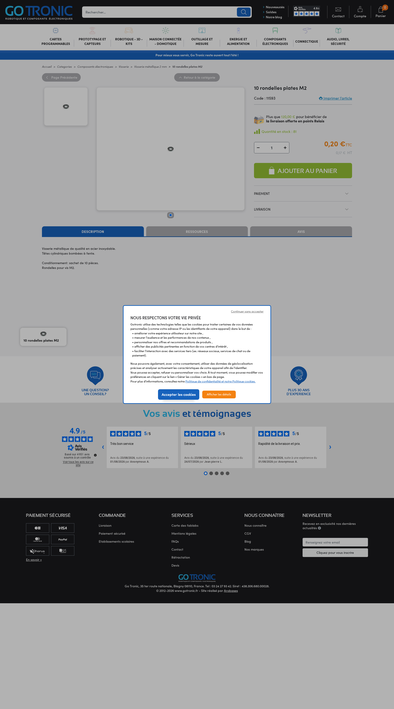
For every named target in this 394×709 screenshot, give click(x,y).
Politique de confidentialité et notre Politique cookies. (220, 381)
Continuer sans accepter (247, 311)
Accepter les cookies (179, 394)
